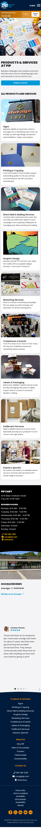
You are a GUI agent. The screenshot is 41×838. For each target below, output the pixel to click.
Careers (20, 751)
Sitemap (20, 805)
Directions (8, 539)
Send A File (35, 14)
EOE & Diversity (20, 799)
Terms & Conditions (20, 793)
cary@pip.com (10, 537)
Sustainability (20, 758)
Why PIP (20, 744)
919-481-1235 (6, 16)
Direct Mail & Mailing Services (18, 214)
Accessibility (20, 796)
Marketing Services (13, 299)
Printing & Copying (13, 170)
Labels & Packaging (13, 382)
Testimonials (20, 755)
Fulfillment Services (13, 426)
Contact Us (20, 765)
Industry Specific (12, 467)
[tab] (15, 689)
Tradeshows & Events (14, 341)
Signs (6, 126)
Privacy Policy (20, 790)
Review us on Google (11, 594)
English (32, 5)
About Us (20, 739)
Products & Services (20, 699)
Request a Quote (26, 14)
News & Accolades (20, 747)
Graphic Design (11, 258)
